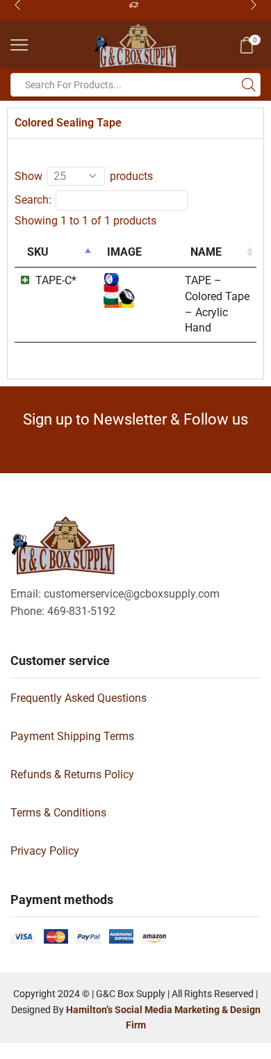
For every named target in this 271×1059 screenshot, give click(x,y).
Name (206, 251)
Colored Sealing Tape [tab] (68, 122)
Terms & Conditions (58, 812)
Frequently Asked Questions (78, 698)
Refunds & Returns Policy (72, 774)
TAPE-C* (55, 280)
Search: (33, 199)
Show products (84, 176)
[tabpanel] (135, 258)
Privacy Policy (44, 850)
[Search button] (249, 85)
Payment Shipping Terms (72, 736)
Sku (38, 251)
